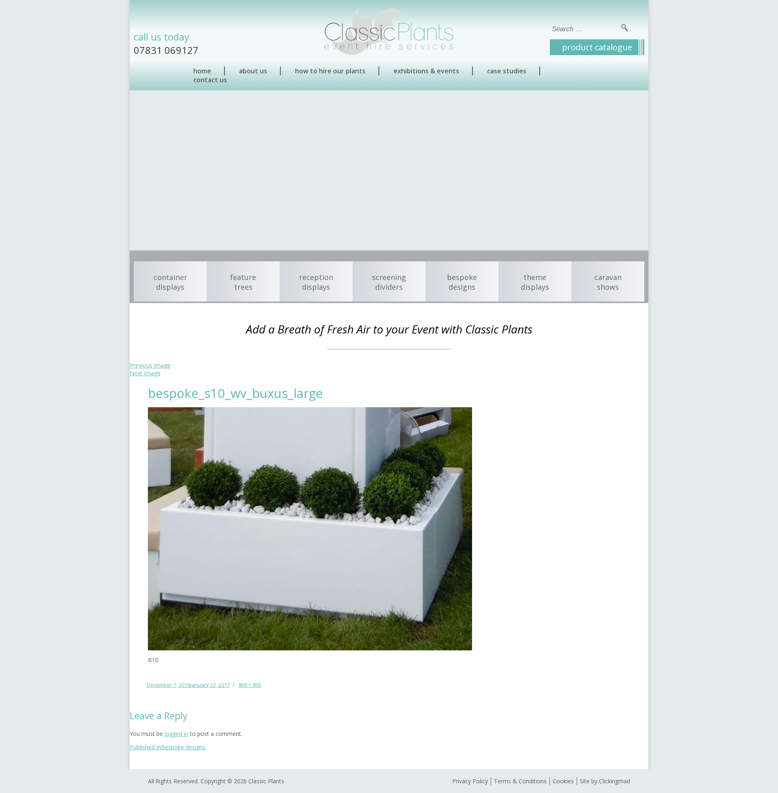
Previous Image (150, 365)
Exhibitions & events (426, 70)
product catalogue (597, 47)
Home (202, 70)
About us (253, 70)
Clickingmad (614, 781)
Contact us (210, 79)
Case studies (506, 70)
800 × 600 (250, 684)
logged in (176, 733)
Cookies (563, 781)
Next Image (145, 373)
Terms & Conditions (520, 781)
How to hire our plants (330, 70)
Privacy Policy (470, 781)
